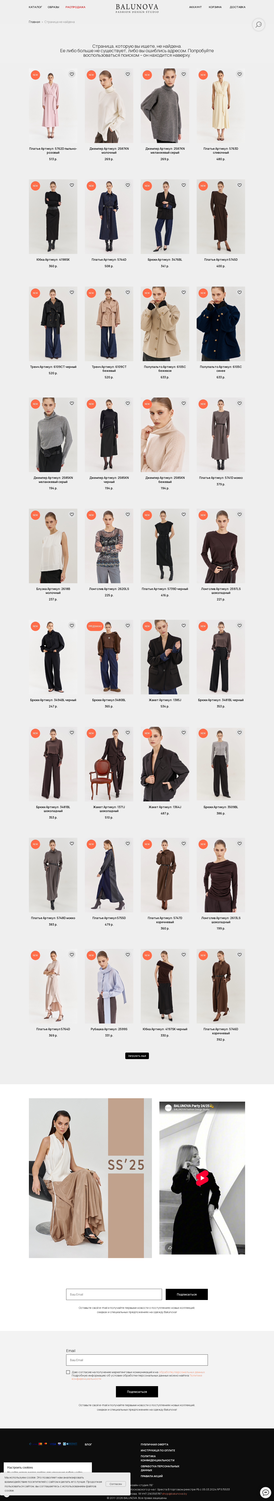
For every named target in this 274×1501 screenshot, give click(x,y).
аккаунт (195, 7)
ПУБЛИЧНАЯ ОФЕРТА (154, 1444)
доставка (237, 7)
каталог (35, 7)
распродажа (75, 7)
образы (53, 7)
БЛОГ (88, 1444)
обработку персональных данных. (182, 1372)
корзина (215, 7)
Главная (34, 22)
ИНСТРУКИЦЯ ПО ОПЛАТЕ (158, 1450)
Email (70, 1350)
